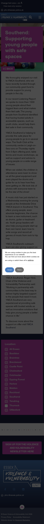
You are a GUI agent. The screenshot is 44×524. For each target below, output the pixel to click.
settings (31, 260)
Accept (9, 270)
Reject (19, 270)
